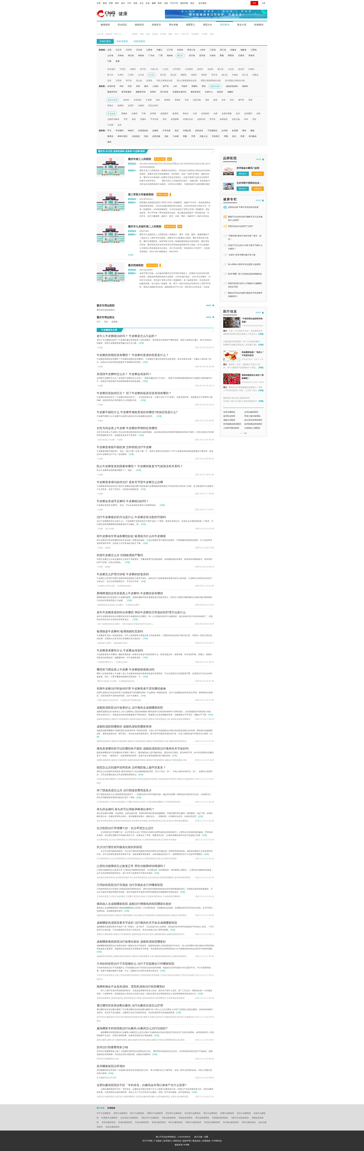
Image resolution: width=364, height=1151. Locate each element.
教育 (160, 3)
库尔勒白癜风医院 (231, 1122)
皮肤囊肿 (248, 113)
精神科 (245, 86)
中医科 (184, 86)
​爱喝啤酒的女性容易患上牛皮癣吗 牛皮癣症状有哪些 (130, 593)
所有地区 (111, 69)
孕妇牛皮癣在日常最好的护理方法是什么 (137, 624)
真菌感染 (224, 119)
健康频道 (109, 34)
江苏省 (213, 50)
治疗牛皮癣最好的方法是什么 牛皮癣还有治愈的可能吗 (131, 517)
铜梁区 (184, 75)
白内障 (225, 130)
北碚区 (210, 69)
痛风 (109, 142)
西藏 (222, 55)
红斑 (195, 113)
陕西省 (231, 55)
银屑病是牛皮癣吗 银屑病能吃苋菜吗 (120, 631)
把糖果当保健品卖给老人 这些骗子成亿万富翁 (243, 344)
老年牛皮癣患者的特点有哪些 (109, 624)
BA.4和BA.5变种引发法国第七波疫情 (244, 264)
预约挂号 (243, 174)
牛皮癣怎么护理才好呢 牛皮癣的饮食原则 (123, 574)
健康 (154, 3)
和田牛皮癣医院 (120, 1113)
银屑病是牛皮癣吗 (104, 643)
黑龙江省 (191, 50)
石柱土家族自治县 (164, 80)
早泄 (193, 136)
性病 (146, 136)
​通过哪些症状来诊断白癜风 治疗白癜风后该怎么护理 (130, 1005)
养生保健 (173, 24)
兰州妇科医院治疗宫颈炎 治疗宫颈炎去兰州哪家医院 (130, 884)
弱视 (226, 136)
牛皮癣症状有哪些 (132, 605)
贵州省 (202, 55)
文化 (141, 3)
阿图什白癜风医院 (193, 1122)
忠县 (109, 80)
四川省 (192, 55)
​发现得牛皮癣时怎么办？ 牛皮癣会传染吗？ (124, 374)
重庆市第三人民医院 (139, 159)
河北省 (139, 50)
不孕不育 (185, 34)
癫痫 (170, 34)
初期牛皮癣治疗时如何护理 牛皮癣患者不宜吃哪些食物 (131, 688)
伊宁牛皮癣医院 (104, 1113)
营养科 (153, 92)
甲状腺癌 (120, 130)
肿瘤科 (194, 86)
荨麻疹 (177, 100)
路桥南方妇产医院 (252, 428)
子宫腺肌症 (212, 130)
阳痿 (185, 136)
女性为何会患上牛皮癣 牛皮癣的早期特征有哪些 (127, 428)
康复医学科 (112, 92)
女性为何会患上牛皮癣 (106, 440)
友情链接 (206, 1141)
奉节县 (129, 80)
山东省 (110, 55)
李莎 (106, 322)
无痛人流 (203, 136)
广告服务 (158, 1141)
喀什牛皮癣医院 (137, 1113)
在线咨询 (258, 174)
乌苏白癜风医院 (108, 1122)
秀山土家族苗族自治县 (187, 80)
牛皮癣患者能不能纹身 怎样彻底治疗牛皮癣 (124, 447)
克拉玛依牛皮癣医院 (129, 1118)
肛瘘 (242, 136)
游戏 (135, 3)
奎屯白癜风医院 (142, 1122)
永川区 (151, 75)
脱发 (158, 100)
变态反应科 (153, 105)
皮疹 (120, 125)
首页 (99, 3)
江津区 (131, 75)
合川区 (141, 75)
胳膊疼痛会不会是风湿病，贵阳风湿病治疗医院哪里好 (131, 986)
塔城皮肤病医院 (186, 1118)
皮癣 (258, 113)
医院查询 (224, 24)
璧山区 (173, 75)
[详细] (141, 343)
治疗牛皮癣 (109, 529)
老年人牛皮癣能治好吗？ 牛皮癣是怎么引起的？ (127, 336)
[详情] (130, 255)
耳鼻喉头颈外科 (179, 92)
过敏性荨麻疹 (113, 119)
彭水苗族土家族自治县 (235, 80)
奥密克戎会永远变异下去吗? (240, 226)
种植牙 (131, 130)
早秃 (126, 119)
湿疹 (207, 100)
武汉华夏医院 (229, 416)
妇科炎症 (199, 130)
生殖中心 (209, 92)
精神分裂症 (123, 136)
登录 (254, 3)
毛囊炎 (143, 119)
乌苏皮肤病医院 (169, 1118)
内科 (122, 86)
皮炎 (224, 100)
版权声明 (187, 1141)
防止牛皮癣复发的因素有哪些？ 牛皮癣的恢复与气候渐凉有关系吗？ (140, 466)
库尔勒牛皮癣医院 (192, 1113)
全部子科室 (112, 100)
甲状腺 (163, 34)
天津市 (129, 50)
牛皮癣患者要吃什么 (105, 662)
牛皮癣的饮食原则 (124, 586)
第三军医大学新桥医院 (141, 194)
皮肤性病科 (215, 86)
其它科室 (164, 92)
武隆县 (255, 75)
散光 (234, 136)
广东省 (151, 55)
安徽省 (233, 50)
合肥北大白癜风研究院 (254, 416)
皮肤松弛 (201, 119)
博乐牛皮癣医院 (210, 1113)
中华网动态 (217, 1141)
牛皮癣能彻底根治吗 (126, 681)
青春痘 (110, 105)
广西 (161, 55)
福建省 (243, 50)
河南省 (121, 55)
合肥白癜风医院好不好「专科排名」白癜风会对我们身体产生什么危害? (141, 1085)
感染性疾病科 (232, 86)
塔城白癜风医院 (125, 1122)
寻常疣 (212, 119)
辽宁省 (170, 50)
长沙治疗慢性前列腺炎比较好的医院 (119, 847)
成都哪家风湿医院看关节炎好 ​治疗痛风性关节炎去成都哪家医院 (137, 922)
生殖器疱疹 (143, 130)
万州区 (123, 69)
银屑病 (121, 105)
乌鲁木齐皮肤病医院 (240, 1118)
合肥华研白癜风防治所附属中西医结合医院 (263, 424)
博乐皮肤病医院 (202, 1118)
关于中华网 (147, 1141)
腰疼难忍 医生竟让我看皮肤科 (236, 398)
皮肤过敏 (197, 100)
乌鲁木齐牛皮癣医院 (150, 1118)
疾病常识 (156, 24)
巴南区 (251, 69)
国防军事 (184, 3)
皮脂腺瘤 (175, 119)
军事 (111, 3)
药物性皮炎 (188, 119)
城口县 (225, 75)
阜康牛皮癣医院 (227, 1113)
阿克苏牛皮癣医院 (174, 1113)
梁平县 (214, 75)
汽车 (129, 3)
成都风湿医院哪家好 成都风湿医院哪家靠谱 (124, 726)
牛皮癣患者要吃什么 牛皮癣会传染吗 (120, 650)
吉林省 (180, 50)
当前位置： (101, 34)
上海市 (202, 50)
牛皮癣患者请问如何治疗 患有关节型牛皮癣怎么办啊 (130, 482)
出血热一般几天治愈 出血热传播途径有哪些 (242, 401)
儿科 (175, 86)
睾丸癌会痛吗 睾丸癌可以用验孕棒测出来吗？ (125, 809)
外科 (130, 86)
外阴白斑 (187, 130)
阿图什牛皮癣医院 (155, 1113)
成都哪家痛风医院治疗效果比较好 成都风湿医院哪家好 (131, 941)
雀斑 (250, 100)
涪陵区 (133, 69)
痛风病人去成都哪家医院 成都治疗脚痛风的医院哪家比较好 (134, 903)
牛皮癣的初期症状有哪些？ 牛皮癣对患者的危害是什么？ (133, 355)
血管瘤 (153, 113)
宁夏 (109, 61)
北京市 (119, 50)
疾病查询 (258, 24)
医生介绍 (241, 24)
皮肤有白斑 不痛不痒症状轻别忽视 (243, 207)
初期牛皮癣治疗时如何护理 (108, 700)
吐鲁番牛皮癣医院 (109, 1118)
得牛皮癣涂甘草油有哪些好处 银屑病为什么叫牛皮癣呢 (131, 536)
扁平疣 (241, 100)
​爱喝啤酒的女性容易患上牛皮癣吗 (110, 605)
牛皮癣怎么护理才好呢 (106, 586)
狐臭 (134, 119)
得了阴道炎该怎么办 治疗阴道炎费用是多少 (124, 790)
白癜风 (135, 34)
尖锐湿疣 (137, 100)
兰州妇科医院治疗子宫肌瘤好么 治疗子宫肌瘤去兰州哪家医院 (135, 963)
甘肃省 (241, 55)
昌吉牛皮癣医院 (244, 1113)
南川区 (163, 75)
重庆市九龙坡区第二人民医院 (144, 226)
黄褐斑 (167, 100)
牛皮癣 (204, 34)
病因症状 (139, 24)
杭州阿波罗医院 (251, 420)
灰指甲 (131, 105)
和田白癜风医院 (159, 1122)
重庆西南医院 (135, 265)
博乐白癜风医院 (249, 1122)
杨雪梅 (114, 322)
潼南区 (194, 75)
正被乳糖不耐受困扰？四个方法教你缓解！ (242, 341)
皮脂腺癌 (164, 113)
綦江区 (221, 69)
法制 (166, 3)
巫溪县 (149, 80)
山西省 (149, 50)
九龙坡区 (189, 69)
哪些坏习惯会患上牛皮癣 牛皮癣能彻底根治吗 (125, 669)
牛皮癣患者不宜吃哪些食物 (131, 700)
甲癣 (144, 113)
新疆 (118, 61)
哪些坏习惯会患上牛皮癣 (107, 681)
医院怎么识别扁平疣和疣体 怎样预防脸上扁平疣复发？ (131, 767)
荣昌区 (204, 75)
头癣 (215, 113)
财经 (117, 3)
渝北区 (241, 69)
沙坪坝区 (177, 69)
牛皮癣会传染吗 (121, 662)
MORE (208, 306)
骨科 (176, 34)
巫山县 (139, 80)
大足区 (231, 69)
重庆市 (180, 55)
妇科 (148, 34)
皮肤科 (126, 100)
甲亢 (109, 130)
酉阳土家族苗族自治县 (211, 80)
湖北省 (131, 55)
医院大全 (207, 24)
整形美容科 (196, 92)
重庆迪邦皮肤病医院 (106, 310)
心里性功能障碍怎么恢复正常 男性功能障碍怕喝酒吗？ (131, 866)
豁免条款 (196, 1141)
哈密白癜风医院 (112, 1127)
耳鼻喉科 (195, 34)
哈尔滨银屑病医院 (231, 424)
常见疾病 (111, 113)
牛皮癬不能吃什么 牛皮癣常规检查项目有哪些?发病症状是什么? (137, 412)
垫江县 (245, 75)
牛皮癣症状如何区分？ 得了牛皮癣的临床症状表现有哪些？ (134, 393)
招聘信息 (177, 1141)
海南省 (170, 55)
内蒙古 (160, 50)
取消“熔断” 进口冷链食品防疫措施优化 (245, 274)
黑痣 (165, 119)
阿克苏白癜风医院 (212, 1122)
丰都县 (235, 75)
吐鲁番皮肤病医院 (220, 1118)
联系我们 (167, 1141)
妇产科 (166, 86)
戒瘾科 (230, 92)
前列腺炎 (253, 136)
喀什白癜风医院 (176, 1122)
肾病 (244, 130)
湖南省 (141, 55)
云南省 (212, 55)
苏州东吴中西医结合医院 (234, 420)
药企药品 (122, 24)
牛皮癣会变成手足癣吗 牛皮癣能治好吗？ (123, 501)
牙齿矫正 (216, 136)
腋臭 (215, 100)
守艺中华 (174, 3)
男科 (142, 34)
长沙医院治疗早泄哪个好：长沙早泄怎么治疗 (125, 828)
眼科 (212, 34)
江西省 (254, 50)
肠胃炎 (110, 136)
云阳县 (119, 80)
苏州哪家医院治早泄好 (111, 1066)
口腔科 (156, 86)
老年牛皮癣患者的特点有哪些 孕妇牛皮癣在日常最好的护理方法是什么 (141, 612)
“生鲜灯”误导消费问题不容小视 (241, 255)
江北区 (165, 69)
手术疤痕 (154, 119)
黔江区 (110, 75)
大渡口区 (154, 69)
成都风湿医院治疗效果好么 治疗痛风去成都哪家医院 (130, 707)
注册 (263, 3)
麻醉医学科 (141, 92)
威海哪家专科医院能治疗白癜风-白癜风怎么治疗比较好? (132, 1028)
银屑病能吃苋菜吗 (120, 643)
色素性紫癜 (227, 113)
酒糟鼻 (124, 113)
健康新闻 (105, 24)
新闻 (105, 3)
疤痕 (187, 100)
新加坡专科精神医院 (232, 412)
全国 (109, 50)
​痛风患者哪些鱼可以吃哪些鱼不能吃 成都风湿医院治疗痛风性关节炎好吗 (143, 748)
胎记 (177, 130)
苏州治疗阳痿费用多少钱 (112, 1047)
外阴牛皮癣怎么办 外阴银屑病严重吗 (120, 555)
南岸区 (200, 69)
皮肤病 (155, 34)
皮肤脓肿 (205, 113)
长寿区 (121, 75)
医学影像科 (127, 92)
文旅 (148, 3)
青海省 (251, 55)
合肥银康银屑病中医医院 (234, 428)
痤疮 (232, 100)
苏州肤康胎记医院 (252, 412)
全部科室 (111, 86)
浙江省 (223, 50)
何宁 (99, 322)
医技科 (220, 92)
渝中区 (143, 69)
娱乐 (123, 3)
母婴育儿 (190, 24)
